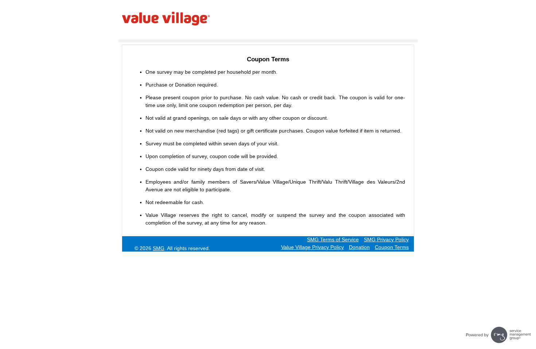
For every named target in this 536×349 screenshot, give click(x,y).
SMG (158, 248)
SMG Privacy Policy (386, 239)
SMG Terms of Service (333, 239)
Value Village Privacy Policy (312, 247)
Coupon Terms (392, 247)
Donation (359, 247)
